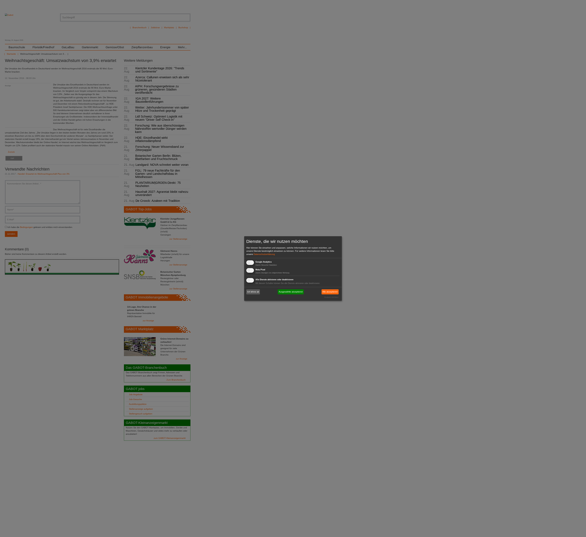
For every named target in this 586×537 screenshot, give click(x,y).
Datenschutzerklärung (264, 254)
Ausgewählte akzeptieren (291, 291)
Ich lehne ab (253, 291)
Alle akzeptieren (330, 291)
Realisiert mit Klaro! (331, 297)
